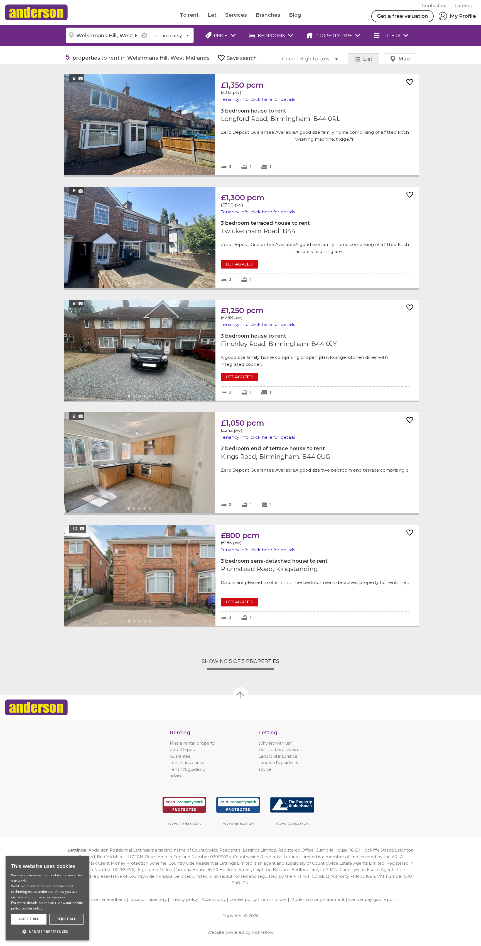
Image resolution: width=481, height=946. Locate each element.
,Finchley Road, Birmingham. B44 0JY (241, 350)
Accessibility (214, 899)
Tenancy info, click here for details (258, 99)
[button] (47, 931)
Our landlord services (279, 749)
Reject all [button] (66, 918)
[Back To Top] (240, 695)
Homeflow (263, 932)
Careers (463, 5)
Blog (295, 15)
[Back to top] (36, 707)
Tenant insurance (187, 762)
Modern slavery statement (317, 899)
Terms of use (274, 899)
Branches (268, 15)
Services (236, 15)
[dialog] (47, 898)
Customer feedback (105, 899)
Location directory (148, 899)
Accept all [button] (28, 918)
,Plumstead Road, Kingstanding (241, 575)
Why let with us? (275, 743)
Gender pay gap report (372, 899)
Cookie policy (243, 899)
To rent (189, 15)
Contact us (434, 5)
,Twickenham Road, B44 (241, 237)
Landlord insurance (277, 756)
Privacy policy (184, 899)
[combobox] (107, 35)
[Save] (409, 82)
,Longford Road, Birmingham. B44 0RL (241, 124)
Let (212, 15)
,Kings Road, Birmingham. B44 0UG (241, 462)
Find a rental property (192, 743)
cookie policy (31, 908)
